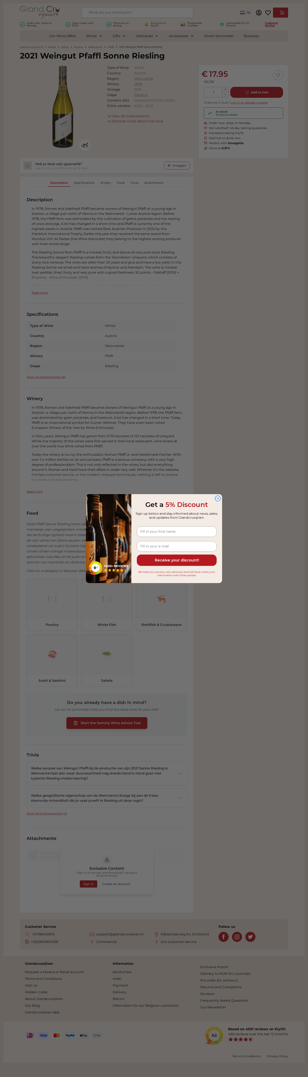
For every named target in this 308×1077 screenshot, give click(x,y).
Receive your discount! (177, 560)
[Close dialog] (217, 498)
